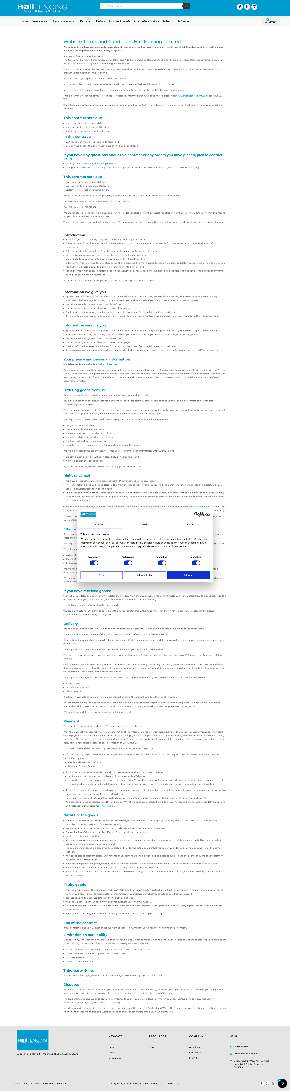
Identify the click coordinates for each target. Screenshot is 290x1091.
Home (24, 21)
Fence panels (39, 21)
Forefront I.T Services (54, 1083)
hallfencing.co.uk (107, 364)
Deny (101, 575)
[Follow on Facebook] (240, 7)
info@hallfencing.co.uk (247, 1053)
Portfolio (194, 1058)
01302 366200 (86, 167)
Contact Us (195, 1052)
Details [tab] (145, 524)
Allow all (188, 575)
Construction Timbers (146, 21)
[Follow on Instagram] (254, 7)
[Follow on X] (247, 7)
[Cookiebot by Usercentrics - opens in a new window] (196, 514)
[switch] (128, 562)
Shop (111, 1052)
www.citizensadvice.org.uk (190, 95)
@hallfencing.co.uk (102, 163)
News (152, 1047)
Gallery (166, 21)
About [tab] (190, 524)
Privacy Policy (116, 1083)
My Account (184, 21)
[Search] (186, 6)
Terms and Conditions (137, 1083)
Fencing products (63, 21)
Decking (85, 21)
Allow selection (145, 575)
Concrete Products (119, 21)
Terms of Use (158, 1083)
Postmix (101, 21)
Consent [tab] (99, 524)
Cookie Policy (174, 1083)
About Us (194, 1047)
